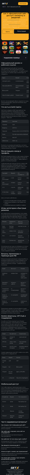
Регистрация (23, 3)
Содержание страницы (12, 58)
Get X (3, 6)
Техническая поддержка (15, 472)
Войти (8, 32)
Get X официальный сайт (13, 20)
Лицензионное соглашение (15, 471)
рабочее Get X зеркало (14, 24)
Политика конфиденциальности (15, 469)
